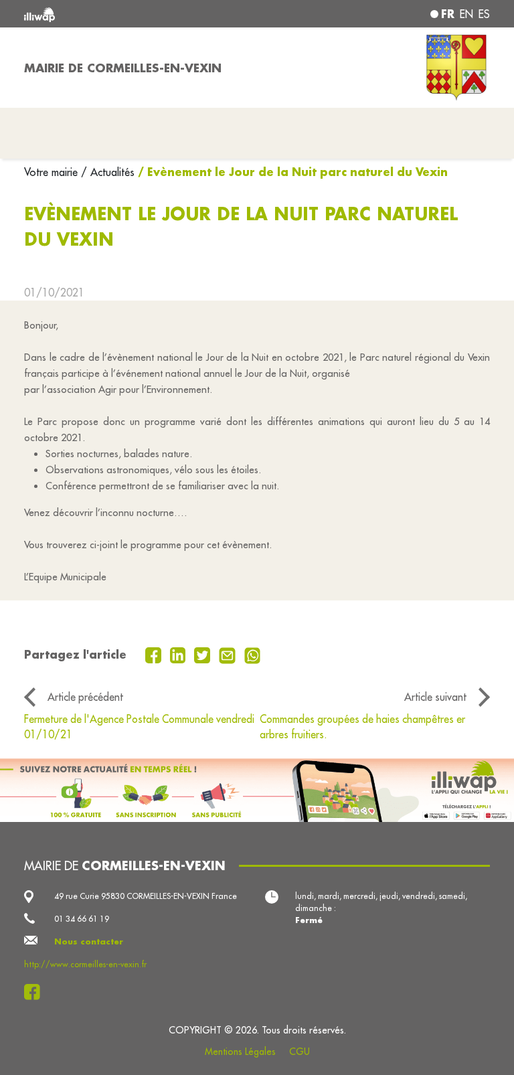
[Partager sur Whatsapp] (253, 654)
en (466, 14)
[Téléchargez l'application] (257, 790)
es (484, 14)
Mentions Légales (240, 1052)
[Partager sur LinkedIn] (179, 654)
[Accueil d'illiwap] (116, 13)
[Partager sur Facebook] (155, 654)
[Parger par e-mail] (229, 654)
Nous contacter (88, 941)
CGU (299, 1052)
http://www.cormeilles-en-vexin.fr (85, 964)
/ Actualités (108, 172)
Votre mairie (52, 172)
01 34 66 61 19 (81, 919)
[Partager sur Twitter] (203, 654)
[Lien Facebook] (36, 992)
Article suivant (435, 697)
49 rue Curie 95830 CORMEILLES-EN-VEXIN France (145, 896)
